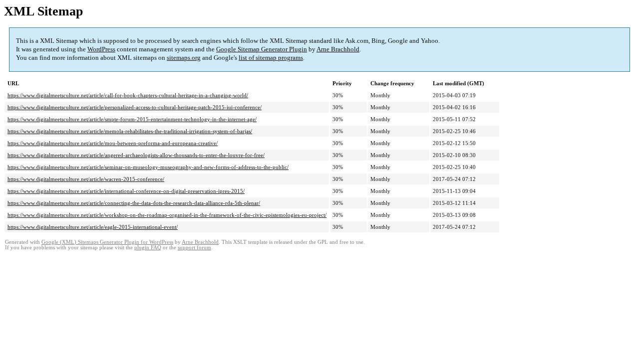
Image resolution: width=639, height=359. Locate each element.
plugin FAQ (147, 247)
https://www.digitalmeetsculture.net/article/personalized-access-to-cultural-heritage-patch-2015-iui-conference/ (134, 107)
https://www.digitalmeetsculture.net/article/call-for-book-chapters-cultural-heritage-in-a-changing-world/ (127, 95)
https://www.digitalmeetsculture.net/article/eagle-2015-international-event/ (92, 227)
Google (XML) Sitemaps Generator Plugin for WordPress (107, 242)
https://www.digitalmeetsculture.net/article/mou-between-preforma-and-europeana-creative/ (112, 143)
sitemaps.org (184, 57)
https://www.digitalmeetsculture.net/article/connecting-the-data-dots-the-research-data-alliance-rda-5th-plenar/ (133, 203)
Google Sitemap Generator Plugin (261, 49)
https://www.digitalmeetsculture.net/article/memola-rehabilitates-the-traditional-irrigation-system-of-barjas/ (129, 131)
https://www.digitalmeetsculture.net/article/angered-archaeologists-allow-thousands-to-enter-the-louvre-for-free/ (136, 155)
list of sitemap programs (271, 57)
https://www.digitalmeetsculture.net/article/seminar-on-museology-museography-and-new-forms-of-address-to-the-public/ (148, 167)
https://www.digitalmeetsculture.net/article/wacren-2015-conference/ (85, 179)
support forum (194, 247)
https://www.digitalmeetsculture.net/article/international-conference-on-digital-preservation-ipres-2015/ (126, 191)
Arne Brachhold (338, 49)
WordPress (101, 49)
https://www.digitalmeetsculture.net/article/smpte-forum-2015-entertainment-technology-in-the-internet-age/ (132, 119)
